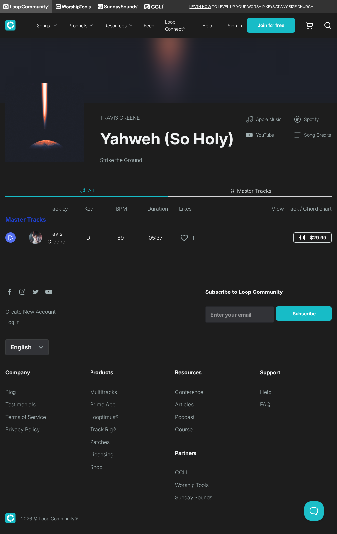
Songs (43, 25)
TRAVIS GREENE (120, 117)
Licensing (101, 454)
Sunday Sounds (193, 497)
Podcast (184, 417)
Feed (149, 25)
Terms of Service (25, 417)
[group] (312, 237)
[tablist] (168, 191)
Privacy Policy (22, 429)
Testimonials (20, 404)
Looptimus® (104, 417)
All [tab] (91, 190)
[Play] (10, 237)
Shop (96, 467)
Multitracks (103, 392)
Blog (10, 392)
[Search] (328, 25)
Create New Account (30, 311)
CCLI (181, 472)
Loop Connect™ (175, 25)
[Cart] (309, 25)
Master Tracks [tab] (254, 191)
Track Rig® (103, 429)
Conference (189, 392)
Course (184, 429)
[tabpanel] (168, 228)
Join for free (271, 25)
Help (207, 25)
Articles (184, 404)
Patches (100, 442)
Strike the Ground (121, 160)
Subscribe (304, 313)
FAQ (265, 404)
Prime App (102, 404)
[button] (14, 237)
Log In (12, 322)
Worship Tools (192, 485)
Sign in (235, 25)
